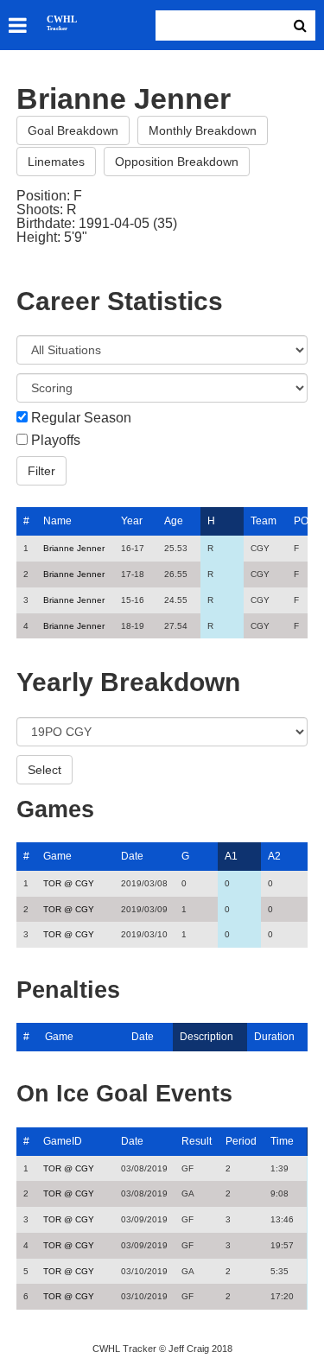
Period (241, 1141)
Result (196, 1141)
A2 (274, 856)
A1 (231, 856)
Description (206, 1037)
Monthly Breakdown (203, 130)
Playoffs (55, 440)
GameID (62, 1141)
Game (57, 856)
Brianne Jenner (74, 548)
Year (132, 521)
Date (132, 856)
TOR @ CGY (68, 883)
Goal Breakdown (73, 130)
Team (263, 521)
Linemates (56, 161)
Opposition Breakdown (176, 161)
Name (57, 521)
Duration (274, 1037)
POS (304, 521)
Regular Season (81, 418)
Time (282, 1141)
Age (173, 521)
